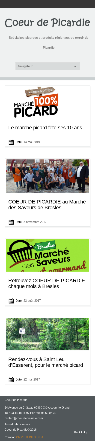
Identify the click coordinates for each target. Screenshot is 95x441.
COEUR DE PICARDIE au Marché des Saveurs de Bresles (47, 204)
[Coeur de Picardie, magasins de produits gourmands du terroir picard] (47, 23)
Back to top (81, 432)
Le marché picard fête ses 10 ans (45, 127)
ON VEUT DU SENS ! (29, 437)
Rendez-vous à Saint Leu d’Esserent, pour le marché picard (45, 362)
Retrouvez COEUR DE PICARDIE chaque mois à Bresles (46, 283)
